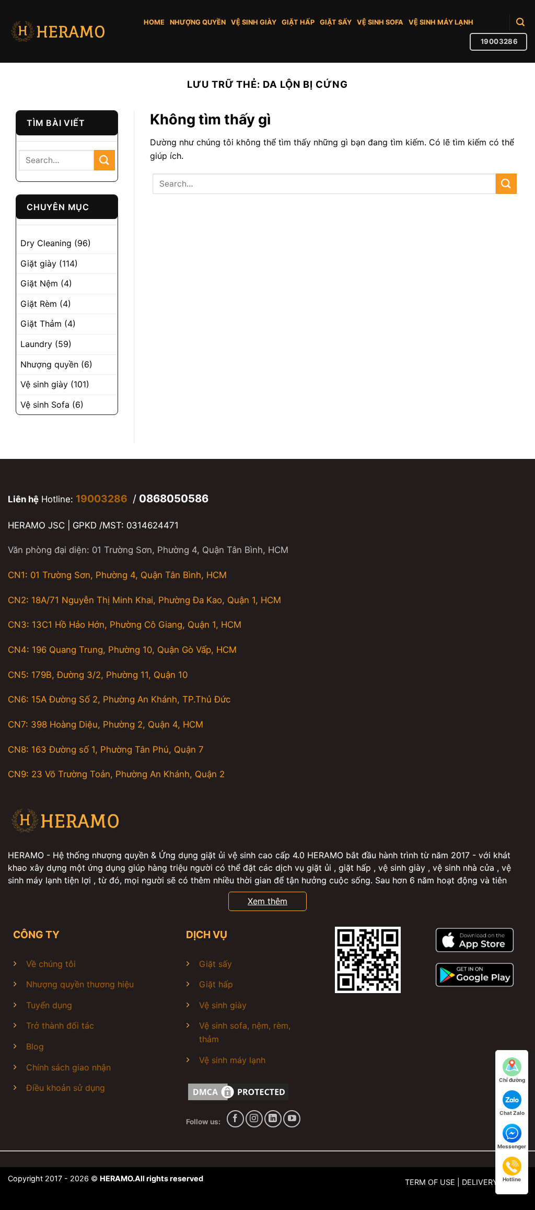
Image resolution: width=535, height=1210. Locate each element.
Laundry (36, 344)
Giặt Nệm (39, 283)
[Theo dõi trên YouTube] (291, 1118)
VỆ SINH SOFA (380, 22)
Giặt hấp (216, 984)
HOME (154, 22)
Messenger (511, 1146)
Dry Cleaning (46, 243)
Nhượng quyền (49, 364)
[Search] (520, 22)
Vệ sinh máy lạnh (232, 1060)
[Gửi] (104, 160)
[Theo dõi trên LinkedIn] (273, 1118)
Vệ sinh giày (44, 384)
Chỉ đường (512, 1080)
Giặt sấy (215, 964)
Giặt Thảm (41, 323)
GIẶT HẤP (298, 22)
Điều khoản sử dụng (65, 1087)
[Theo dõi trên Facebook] (235, 1118)
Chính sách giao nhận (68, 1067)
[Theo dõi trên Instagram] (254, 1118)
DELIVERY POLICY (494, 1182)
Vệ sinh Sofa (44, 404)
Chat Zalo (512, 1113)
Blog (35, 1046)
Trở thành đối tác (60, 1025)
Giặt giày (38, 263)
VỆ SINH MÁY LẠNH (441, 22)
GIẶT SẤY (336, 22)
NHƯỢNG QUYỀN (198, 22)
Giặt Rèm (38, 303)
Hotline (512, 1179)
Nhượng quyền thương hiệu (80, 984)
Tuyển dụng (49, 1005)
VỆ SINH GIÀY (253, 22)
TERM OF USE (430, 1182)
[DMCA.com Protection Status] (238, 1091)
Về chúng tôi (51, 964)
